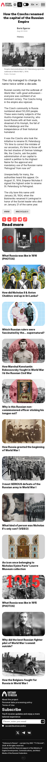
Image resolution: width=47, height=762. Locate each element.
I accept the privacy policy (15, 726)
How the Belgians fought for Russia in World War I (19, 681)
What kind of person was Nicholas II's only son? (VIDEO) (23, 527)
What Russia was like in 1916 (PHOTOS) (19, 257)
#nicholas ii (22, 211)
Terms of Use (8, 705)
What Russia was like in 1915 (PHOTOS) (19, 604)
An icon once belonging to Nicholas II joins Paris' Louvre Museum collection (20, 566)
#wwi (7, 211)
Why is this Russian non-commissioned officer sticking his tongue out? (23, 410)
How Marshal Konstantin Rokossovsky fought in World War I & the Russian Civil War (23, 370)
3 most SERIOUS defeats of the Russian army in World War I (21, 486)
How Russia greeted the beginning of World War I (23, 448)
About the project (10, 699)
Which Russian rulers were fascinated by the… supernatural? (23, 331)
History (20, 37)
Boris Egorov (23, 28)
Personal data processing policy (17, 702)
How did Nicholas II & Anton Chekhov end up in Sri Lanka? (20, 294)
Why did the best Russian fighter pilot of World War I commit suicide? (22, 643)
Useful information (27, 10)
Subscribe (11, 709)
